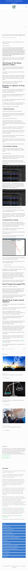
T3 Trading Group (12, 37)
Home (4, 524)
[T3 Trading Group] (14, 7)
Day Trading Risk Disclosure (9, 535)
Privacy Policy (6, 554)
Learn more (6, 456)
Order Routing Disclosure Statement (10, 545)
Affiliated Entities (6, 526)
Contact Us (5, 556)
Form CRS (5, 540)
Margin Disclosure (7, 543)
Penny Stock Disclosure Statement (10, 548)
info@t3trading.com (18, 1)
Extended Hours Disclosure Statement (11, 537)
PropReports (14, 3)
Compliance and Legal (7, 532)
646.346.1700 (10, 1)
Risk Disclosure (6, 551)
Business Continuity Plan (8, 529)
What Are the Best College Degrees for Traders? (11, 427)
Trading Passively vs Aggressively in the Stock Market (12, 374)
